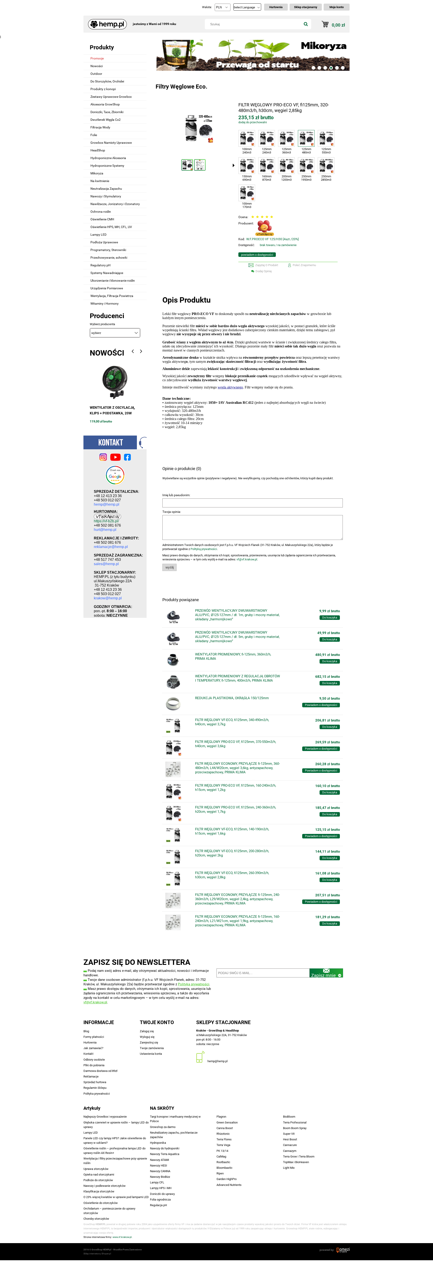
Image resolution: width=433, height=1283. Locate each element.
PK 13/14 (222, 1151)
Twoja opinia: (171, 512)
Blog (86, 1031)
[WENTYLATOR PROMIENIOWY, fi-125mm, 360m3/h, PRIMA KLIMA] (178, 660)
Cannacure (290, 1145)
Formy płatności (93, 1037)
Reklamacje (91, 1076)
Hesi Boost (290, 1139)
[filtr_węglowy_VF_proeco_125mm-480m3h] (187, 165)
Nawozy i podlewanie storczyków (104, 1185)
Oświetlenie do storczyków (100, 1203)
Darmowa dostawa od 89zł (100, 1071)
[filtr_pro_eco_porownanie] (199, 165)
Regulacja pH (158, 1205)
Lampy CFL (157, 1182)
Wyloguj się (147, 1037)
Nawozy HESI (158, 1165)
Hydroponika (158, 1142)
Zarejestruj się (149, 1042)
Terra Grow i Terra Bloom (298, 1156)
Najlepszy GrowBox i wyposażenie (105, 1116)
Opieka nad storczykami (98, 1174)
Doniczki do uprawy (162, 1194)
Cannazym (289, 1151)
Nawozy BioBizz (160, 1176)
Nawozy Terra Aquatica (164, 1154)
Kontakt (88, 1053)
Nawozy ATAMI (159, 1160)
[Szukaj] (306, 24)
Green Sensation (227, 1122)
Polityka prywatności (96, 1093)
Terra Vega (223, 1145)
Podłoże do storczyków (98, 1180)
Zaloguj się (147, 1031)
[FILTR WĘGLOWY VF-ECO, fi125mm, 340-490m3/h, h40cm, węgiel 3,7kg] (178, 726)
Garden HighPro (226, 1179)
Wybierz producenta (102, 324)
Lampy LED (90, 1132)
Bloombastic (224, 1167)
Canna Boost (224, 1128)
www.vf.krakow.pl (122, 1237)
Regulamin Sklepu (94, 1087)
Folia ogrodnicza (160, 1199)
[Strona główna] (105, 22)
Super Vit (289, 1133)
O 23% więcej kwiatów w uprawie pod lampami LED (116, 1197)
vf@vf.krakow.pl (247, 559)
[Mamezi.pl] (343, 1249)
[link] (253, 55)
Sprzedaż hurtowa (94, 1082)
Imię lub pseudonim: (176, 495)
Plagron (221, 1116)
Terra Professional (294, 1122)
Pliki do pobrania (93, 1065)
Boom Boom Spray (294, 1128)
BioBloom (289, 1116)
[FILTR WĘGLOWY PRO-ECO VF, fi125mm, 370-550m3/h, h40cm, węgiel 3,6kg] (178, 748)
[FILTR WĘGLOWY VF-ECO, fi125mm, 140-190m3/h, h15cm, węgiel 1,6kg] (178, 835)
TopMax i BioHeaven (296, 1162)
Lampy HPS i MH (160, 1188)
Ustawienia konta (151, 1053)
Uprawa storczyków (95, 1169)
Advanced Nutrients (229, 1185)
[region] (253, 55)
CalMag (221, 1156)
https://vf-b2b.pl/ (106, 521)
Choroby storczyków (96, 1218)
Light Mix (289, 1167)
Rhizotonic (223, 1133)
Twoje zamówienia (152, 1048)
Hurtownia (90, 1042)
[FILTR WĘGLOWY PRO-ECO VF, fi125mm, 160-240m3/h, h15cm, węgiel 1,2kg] (178, 791)
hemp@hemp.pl (217, 1061)
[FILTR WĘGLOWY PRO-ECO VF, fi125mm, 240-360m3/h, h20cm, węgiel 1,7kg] (178, 813)
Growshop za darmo (162, 1127)
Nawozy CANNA (160, 1171)
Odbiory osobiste (94, 1059)
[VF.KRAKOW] (264, 228)
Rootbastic (223, 1162)
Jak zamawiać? (93, 1048)
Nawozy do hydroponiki (164, 1148)
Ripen (220, 1173)
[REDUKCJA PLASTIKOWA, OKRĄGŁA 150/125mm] (178, 704)
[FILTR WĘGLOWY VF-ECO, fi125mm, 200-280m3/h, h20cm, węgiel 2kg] (178, 857)
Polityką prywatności (204, 549)
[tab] (313, 68)
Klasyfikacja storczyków (98, 1191)
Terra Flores (224, 1139)
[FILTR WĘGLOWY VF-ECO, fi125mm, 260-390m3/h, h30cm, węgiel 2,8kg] (178, 879)
